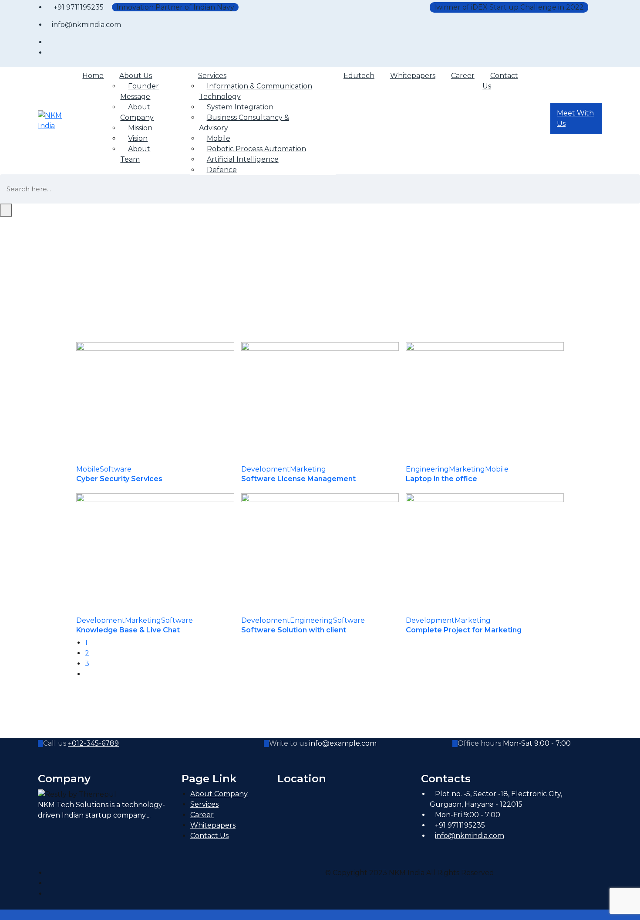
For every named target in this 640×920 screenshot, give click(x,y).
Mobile (88, 469)
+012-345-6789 (93, 743)
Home (93, 75)
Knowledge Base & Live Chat (128, 630)
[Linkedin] (49, 893)
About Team (135, 154)
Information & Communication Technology (255, 91)
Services (204, 804)
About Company (137, 112)
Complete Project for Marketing (464, 630)
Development (265, 469)
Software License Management (298, 479)
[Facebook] (49, 873)
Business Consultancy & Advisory (244, 122)
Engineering (427, 469)
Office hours (479, 743)
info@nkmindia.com (469, 836)
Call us (54, 743)
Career (463, 75)
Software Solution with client (293, 630)
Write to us (288, 743)
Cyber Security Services (119, 479)
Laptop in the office (441, 479)
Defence (222, 170)
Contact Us (500, 80)
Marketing (308, 469)
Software (115, 469)
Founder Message (139, 91)
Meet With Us (575, 118)
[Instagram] (49, 883)
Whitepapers (412, 75)
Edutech (359, 75)
